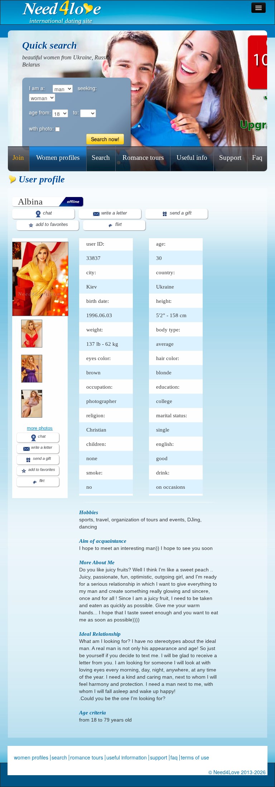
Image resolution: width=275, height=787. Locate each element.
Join (18, 157)
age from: (40, 112)
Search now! (105, 139)
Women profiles (57, 157)
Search (101, 157)
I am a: (37, 88)
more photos (40, 428)
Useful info (192, 157)
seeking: (87, 88)
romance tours (86, 757)
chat (47, 213)
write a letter (113, 213)
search (59, 757)
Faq (257, 157)
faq (174, 757)
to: (76, 112)
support (158, 757)
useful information (126, 757)
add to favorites (51, 224)
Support (230, 157)
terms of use (195, 757)
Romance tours (143, 157)
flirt (118, 224)
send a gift (180, 213)
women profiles (31, 757)
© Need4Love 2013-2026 (237, 771)
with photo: (41, 128)
